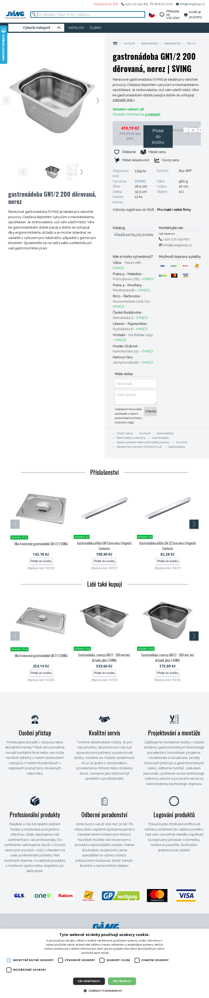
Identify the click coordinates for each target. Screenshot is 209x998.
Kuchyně (129, 43)
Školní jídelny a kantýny (131, 438)
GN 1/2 (191, 43)
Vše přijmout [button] (122, 981)
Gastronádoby (149, 43)
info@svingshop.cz (192, 4)
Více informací (118, 953)
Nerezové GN (173, 43)
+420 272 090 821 (136, 4)
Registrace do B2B (106, 4)
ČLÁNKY (95, 28)
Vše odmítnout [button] (89, 981)
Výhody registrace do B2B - (152, 210)
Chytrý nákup (125, 433)
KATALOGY (76, 28)
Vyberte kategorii (36, 28)
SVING (140, 181)
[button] (104, 990)
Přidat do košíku (158, 136)
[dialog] (104, 963)
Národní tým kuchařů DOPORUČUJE (139, 447)
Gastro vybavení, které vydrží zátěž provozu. (143, 442)
